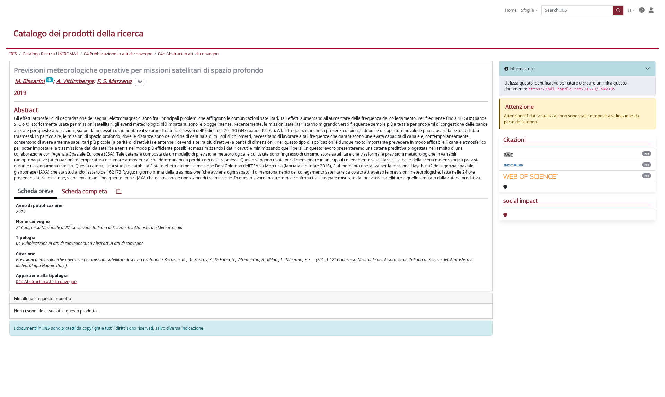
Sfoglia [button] (527, 10)
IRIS (13, 54)
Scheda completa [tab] (84, 191)
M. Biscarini (30, 81)
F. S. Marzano (114, 81)
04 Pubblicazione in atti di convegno (118, 54)
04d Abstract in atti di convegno (188, 54)
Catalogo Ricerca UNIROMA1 (50, 54)
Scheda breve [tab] (35, 191)
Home (511, 10)
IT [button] (630, 10)
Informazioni (521, 68)
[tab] (119, 191)
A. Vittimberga (75, 81)
